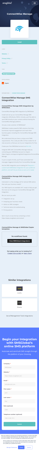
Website (4, 54)
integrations (6, 93)
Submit (19, 424)
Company (7, 363)
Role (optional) (8, 406)
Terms (4, 63)
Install (19, 42)
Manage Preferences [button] (12, 447)
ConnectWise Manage (18, 93)
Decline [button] (29, 447)
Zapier (7, 83)
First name (7, 389)
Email (5, 380)
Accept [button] (21, 447)
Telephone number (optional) (13, 414)
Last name (7, 397)
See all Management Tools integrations (19, 316)
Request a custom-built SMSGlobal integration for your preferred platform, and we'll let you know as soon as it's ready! (18, 168)
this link (28, 146)
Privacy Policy (6, 58)
